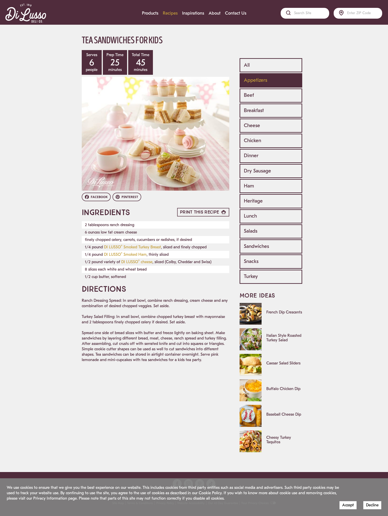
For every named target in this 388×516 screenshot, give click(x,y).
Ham (249, 186)
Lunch (250, 216)
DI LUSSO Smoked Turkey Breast (132, 247)
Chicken (252, 140)
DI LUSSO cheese (136, 262)
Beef (249, 95)
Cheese (252, 125)
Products (150, 13)
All (247, 65)
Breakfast (254, 110)
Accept (348, 505)
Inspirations (193, 13)
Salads (250, 231)
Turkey (251, 276)
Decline (372, 505)
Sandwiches (256, 246)
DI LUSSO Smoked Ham (125, 254)
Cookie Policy (210, 493)
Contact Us (235, 13)
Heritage (253, 201)
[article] (271, 314)
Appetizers (255, 80)
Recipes (170, 13)
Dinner (251, 156)
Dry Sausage (257, 171)
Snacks (251, 261)
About (214, 13)
